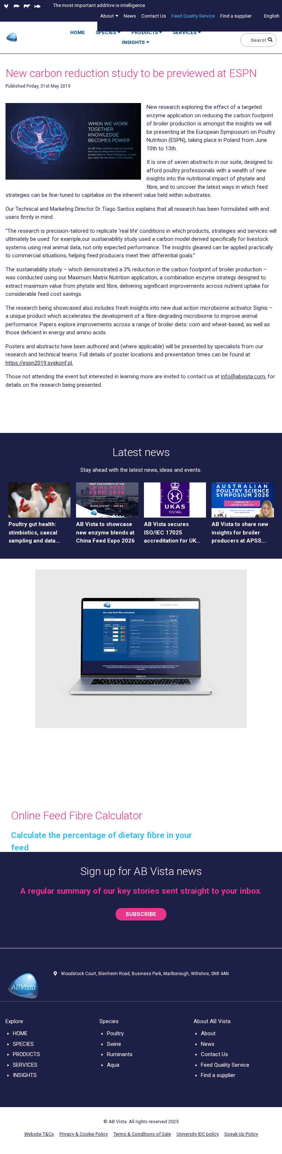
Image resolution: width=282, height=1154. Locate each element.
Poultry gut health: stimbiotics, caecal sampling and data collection (32, 533)
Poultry (115, 1033)
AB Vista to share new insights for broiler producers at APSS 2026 (240, 533)
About (208, 1033)
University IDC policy (198, 1134)
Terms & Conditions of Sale (142, 1134)
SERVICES (25, 1065)
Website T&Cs (39, 1134)
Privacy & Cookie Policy (83, 1134)
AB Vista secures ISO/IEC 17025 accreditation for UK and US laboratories (170, 533)
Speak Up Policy (241, 1134)
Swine (114, 1044)
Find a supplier (218, 1075)
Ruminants (120, 1054)
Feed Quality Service (225, 1065)
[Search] (270, 39)
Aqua (113, 1065)
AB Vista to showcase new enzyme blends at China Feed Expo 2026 (105, 532)
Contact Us (214, 1054)
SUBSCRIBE (141, 914)
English (271, 16)
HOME (20, 1033)
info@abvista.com (243, 376)
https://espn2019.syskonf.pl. (39, 363)
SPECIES (23, 1044)
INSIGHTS (25, 1075)
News (207, 1044)
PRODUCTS (26, 1054)
